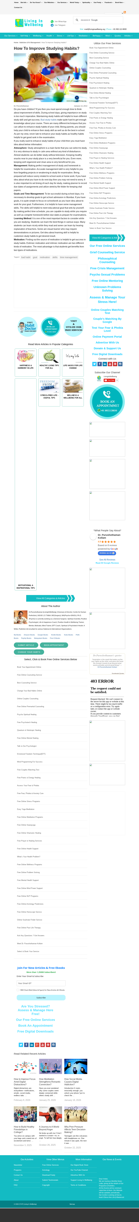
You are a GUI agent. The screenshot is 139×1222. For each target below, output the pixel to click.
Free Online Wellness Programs (29, 865)
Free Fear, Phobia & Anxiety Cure (30, 793)
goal (35, 257)
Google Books (43, 635)
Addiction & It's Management (29, 43)
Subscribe (41, 997)
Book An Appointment (35, 1025)
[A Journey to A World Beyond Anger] (50, 1121)
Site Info (23, 2)
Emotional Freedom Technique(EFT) (31, 754)
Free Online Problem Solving (28, 872)
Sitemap (72, 1204)
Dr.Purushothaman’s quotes (107, 655)
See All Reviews (107, 560)
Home (16, 2)
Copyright (46, 1185)
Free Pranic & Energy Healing (28, 778)
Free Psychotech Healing (27, 722)
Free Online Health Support (27, 849)
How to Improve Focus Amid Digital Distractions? (24, 1082)
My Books (17, 635)
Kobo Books (68, 635)
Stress (59, 36)
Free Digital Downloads (35, 1031)
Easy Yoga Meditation (25, 809)
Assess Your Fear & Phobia (28, 785)
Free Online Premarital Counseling (30, 706)
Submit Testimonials (50, 1180)
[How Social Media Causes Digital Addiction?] (75, 1073)
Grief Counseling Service (107, 252)
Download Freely (48, 1175)
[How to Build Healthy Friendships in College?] (25, 1121)
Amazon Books (29, 635)
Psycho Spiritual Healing (26, 714)
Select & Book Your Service (28, 951)
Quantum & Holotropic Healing (29, 730)
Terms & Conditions (78, 1185)
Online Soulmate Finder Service (29, 920)
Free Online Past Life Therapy (29, 928)
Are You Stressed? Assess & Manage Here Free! (35, 1010)
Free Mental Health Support (28, 880)
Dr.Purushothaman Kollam (107, 667)
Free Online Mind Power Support (30, 888)
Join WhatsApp (60, 21)
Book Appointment (54, 645)
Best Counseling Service (27, 683)
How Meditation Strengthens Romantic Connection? (50, 1082)
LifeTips (70, 36)
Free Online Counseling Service (29, 675)
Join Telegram (59, 25)
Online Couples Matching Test (107, 311)
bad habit (25, 257)
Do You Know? (35, 2)
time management (68, 257)
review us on (105, 553)
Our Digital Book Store (79, 1165)
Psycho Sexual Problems (107, 274)
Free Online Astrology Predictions (30, 904)
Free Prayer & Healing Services (29, 841)
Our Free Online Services (35, 1020)
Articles (127, 36)
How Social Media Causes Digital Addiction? (73, 1082)
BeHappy (97, 36)
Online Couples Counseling (27, 699)
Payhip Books (26, 638)
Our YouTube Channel (79, 1170)
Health (49, 36)
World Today (74, 2)
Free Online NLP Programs (27, 896)
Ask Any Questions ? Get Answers (30, 936)
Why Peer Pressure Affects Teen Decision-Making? (75, 1129)
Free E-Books (55, 638)
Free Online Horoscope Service (29, 912)
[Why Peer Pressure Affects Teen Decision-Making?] (75, 1121)
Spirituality (86, 2)
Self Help (24, 36)
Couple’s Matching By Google (107, 320)
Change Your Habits (29, 652)
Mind (107, 36)
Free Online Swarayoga (26, 825)
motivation (45, 257)
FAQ (15, 1185)
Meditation (83, 36)
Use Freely (97, 2)
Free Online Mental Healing (27, 738)
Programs (17, 1170)
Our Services (62, 2)
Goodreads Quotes (118, 673)
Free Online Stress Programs (28, 801)
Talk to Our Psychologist (27, 746)
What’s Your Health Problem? (28, 857)
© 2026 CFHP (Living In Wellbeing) (25, 1204)
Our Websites (49, 2)
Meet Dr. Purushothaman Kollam (30, 944)
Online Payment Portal (107, 336)
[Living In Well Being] (29, 25)
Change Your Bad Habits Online (29, 691)
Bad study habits (49, 120)
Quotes (118, 36)
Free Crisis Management (107, 268)
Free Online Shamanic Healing (29, 833)
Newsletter (18, 1165)
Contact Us (18, 7)
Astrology (46, 1170)
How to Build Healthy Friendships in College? (24, 1129)
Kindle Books (56, 635)
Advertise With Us (107, 342)
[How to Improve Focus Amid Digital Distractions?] (25, 1073)
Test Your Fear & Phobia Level (107, 329)
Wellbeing (37, 36)
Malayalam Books (40, 638)
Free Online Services (50, 1165)
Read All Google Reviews (107, 563)
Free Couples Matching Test (28, 770)
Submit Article (26, 645)
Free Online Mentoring (107, 280)
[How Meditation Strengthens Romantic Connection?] (50, 1073)
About (16, 1180)
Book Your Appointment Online (29, 667)
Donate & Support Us (107, 348)
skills (55, 257)
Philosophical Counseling (107, 260)
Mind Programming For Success (29, 762)
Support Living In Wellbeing (81, 1180)
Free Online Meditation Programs (30, 817)
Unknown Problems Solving (107, 288)
